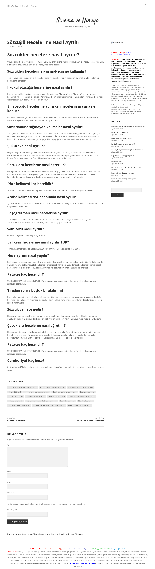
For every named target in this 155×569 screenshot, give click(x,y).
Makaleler (18, 381)
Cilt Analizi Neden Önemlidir (90, 420)
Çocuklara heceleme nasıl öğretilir (64, 392)
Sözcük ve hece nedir (85, 401)
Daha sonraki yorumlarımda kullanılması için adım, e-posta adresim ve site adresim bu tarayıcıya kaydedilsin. (47, 504)
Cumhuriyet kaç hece (16, 396)
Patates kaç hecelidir (16, 401)
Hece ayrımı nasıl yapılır (57, 396)
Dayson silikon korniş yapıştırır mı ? (123, 156)
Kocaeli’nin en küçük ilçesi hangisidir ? (124, 179)
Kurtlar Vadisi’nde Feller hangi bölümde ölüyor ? (127, 167)
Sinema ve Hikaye (77, 20)
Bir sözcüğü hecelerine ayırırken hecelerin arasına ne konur (29, 392)
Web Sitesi (10, 493)
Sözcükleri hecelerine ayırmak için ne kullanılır (48, 405)
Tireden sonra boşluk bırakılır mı (79, 405)
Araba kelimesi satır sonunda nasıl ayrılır (22, 387)
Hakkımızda (24, 6)
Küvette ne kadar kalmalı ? (120, 132)
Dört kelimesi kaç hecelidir (36, 396)
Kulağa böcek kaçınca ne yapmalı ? (123, 144)
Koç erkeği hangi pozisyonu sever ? (123, 173)
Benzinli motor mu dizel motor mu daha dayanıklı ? (128, 127)
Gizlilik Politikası (12, 6)
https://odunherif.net (16, 534)
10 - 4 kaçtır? (12, 510)
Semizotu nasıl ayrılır (67, 401)
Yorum (9, 445)
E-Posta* (10, 482)
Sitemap (79, 534)
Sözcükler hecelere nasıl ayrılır (19, 405)
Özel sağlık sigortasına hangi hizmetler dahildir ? (127, 150)
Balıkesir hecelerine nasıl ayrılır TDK (52, 387)
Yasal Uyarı (35, 6)
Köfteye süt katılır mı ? (118, 161)
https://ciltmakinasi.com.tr (63, 534)
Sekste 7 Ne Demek (16, 420)
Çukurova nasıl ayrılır (87, 392)
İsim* (9, 472)
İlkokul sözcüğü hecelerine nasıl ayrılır (81, 396)
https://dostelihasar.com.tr (39, 534)
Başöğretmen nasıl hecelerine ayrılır (80, 387)
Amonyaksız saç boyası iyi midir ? (122, 138)
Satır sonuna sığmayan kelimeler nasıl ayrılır (41, 401)
